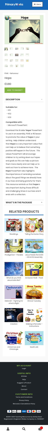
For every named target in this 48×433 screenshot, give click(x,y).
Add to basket (15, 90)
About (24, 386)
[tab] (24, 100)
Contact (24, 389)
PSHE (6, 73)
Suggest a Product (24, 383)
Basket (37, 427)
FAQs (24, 380)
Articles (24, 376)
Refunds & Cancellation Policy (24, 404)
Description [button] (13, 99)
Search (24, 429)
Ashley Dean (37, 417)
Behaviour (14, 73)
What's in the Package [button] (19, 202)
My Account (8, 429)
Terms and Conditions (24, 397)
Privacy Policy (24, 400)
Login (24, 368)
